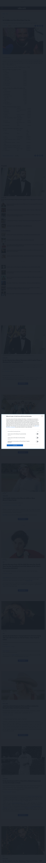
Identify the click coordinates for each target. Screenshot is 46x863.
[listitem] (23, 431)
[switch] (36, 434)
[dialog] (23, 431)
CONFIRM (15, 445)
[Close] (42, 416)
